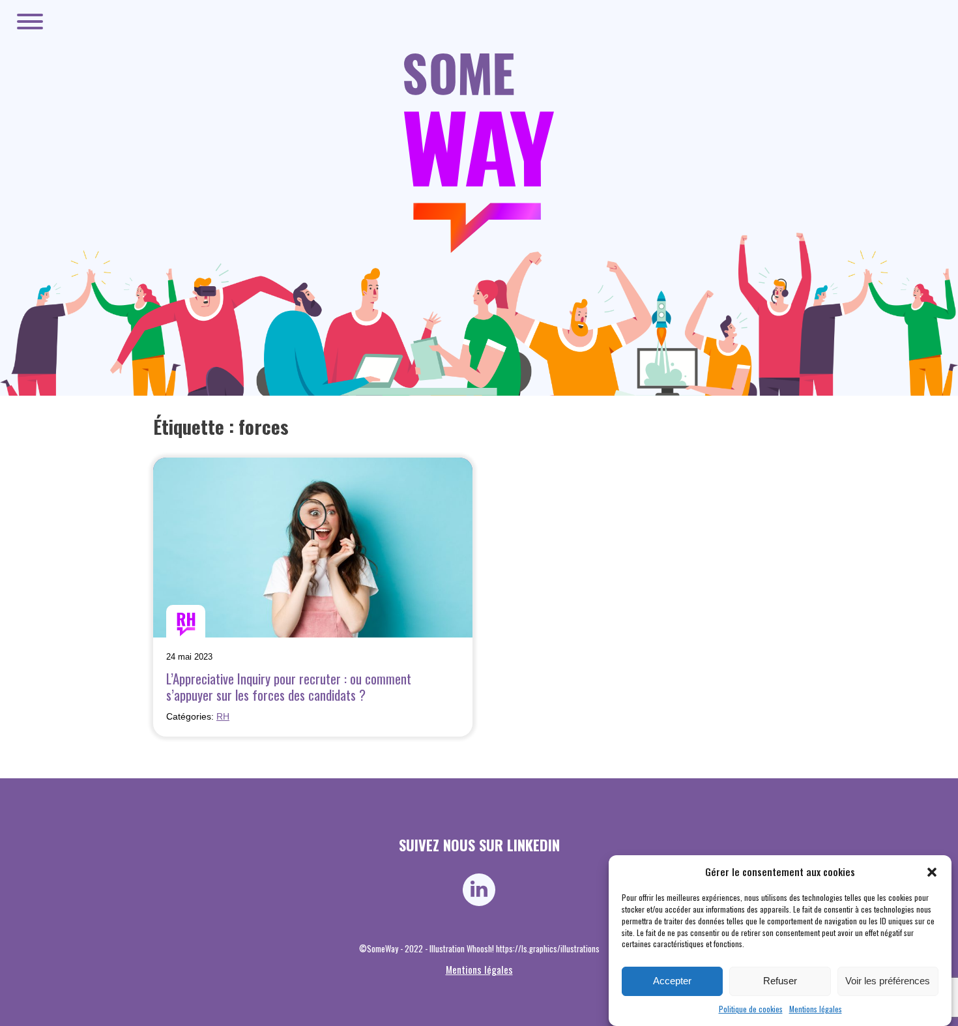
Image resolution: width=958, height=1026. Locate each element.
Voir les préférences (887, 981)
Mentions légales (815, 1008)
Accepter (672, 981)
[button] (931, 872)
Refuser (780, 981)
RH (222, 716)
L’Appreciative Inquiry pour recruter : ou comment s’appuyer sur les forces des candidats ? (288, 686)
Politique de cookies (751, 1008)
